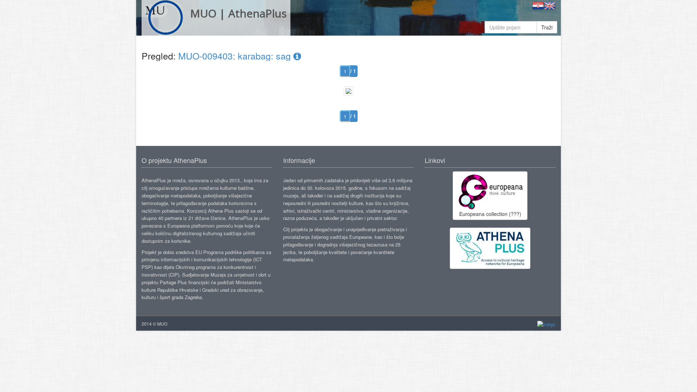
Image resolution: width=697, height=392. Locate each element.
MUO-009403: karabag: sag (235, 55)
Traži (547, 27)
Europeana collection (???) (490, 213)
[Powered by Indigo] (546, 324)
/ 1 (353, 71)
